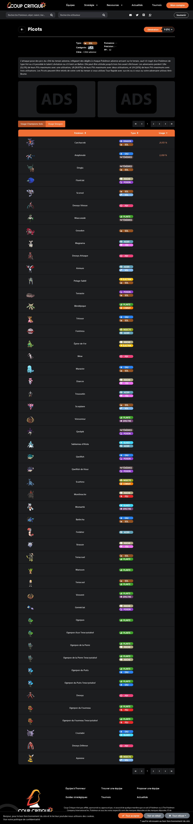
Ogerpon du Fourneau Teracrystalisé (80, 720)
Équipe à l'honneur (75, 788)
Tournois (157, 5)
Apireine (80, 758)
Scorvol (80, 193)
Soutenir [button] (181, 15)
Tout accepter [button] (132, 816)
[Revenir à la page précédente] (22, 29)
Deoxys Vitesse (80, 205)
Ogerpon (80, 620)
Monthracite (80, 494)
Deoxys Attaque (80, 256)
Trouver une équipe (111, 788)
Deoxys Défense (80, 746)
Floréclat (80, 180)
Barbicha (80, 519)
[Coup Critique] (27, 5)
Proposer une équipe (148, 788)
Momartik (80, 507)
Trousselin (80, 394)
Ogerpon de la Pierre (80, 645)
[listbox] (91, 5)
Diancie (80, 381)
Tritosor (80, 318)
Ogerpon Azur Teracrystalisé (80, 632)
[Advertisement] (56, 99)
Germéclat (80, 607)
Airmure (80, 268)
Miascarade (80, 218)
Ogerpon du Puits (80, 670)
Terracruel (80, 557)
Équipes (70, 5)
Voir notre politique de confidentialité (21, 819)
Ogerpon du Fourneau (80, 708)
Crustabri (80, 733)
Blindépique (80, 306)
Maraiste (80, 369)
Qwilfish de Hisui (80, 469)
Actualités (137, 5)
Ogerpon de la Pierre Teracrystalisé (80, 658)
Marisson (80, 570)
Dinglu (80, 168)
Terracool (80, 582)
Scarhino (80, 482)
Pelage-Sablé (80, 281)
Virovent (80, 595)
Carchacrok (80, 143)
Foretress (80, 331)
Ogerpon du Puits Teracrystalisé (80, 683)
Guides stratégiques (76, 797)
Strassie (80, 545)
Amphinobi (80, 155)
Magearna (80, 243)
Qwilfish (80, 457)
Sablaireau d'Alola (80, 444)
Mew (80, 356)
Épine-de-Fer (80, 344)
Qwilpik (80, 431)
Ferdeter (80, 532)
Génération (153, 30)
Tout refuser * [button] (179, 816)
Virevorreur (80, 419)
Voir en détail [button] (154, 816)
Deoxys (80, 695)
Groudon (80, 231)
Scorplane (80, 406)
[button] (159, 29)
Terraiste (80, 293)
